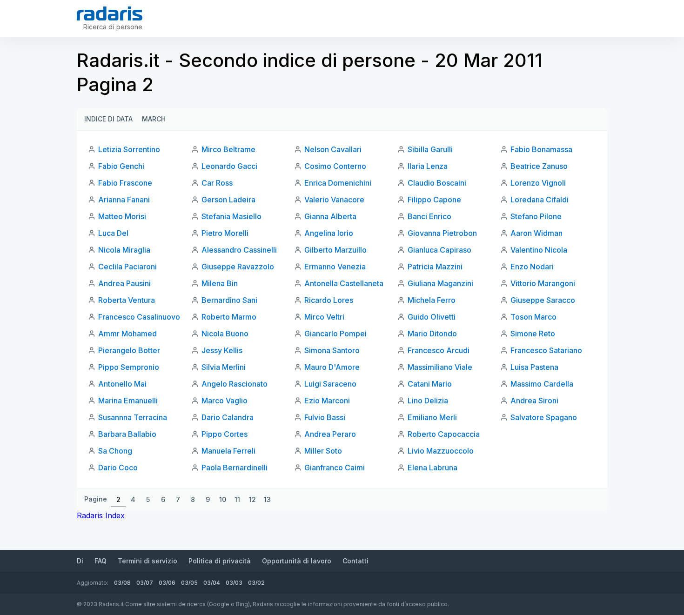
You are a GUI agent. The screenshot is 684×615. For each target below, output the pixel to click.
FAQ (100, 561)
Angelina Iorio (328, 233)
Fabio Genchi (121, 166)
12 (252, 499)
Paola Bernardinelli (234, 467)
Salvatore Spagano (543, 417)
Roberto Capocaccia (444, 434)
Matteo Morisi (122, 216)
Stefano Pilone (536, 216)
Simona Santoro (332, 350)
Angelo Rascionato (234, 383)
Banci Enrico (429, 216)
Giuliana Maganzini (440, 283)
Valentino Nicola (538, 249)
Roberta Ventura (126, 300)
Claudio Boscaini (437, 182)
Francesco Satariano (546, 350)
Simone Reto (532, 333)
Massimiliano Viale (440, 367)
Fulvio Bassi (324, 417)
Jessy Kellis (221, 350)
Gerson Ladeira (228, 199)
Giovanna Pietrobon (442, 233)
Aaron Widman (536, 233)
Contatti (355, 561)
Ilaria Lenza (428, 166)
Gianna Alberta (330, 216)
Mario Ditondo (432, 333)
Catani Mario (430, 383)
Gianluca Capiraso (439, 249)
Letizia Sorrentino (129, 149)
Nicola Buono (224, 333)
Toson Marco (533, 316)
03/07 (144, 582)
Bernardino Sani (229, 300)
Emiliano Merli (432, 417)
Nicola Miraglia (124, 249)
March (154, 119)
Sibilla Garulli (430, 149)
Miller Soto (323, 450)
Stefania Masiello (231, 216)
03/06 (167, 582)
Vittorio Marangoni (542, 283)
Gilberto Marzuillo (335, 249)
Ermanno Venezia (335, 266)
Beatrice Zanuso (539, 166)
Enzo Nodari (532, 266)
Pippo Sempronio (128, 367)
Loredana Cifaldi (539, 199)
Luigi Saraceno (330, 383)
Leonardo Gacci (229, 166)
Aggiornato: (92, 582)
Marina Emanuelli (128, 400)
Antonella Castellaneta (343, 283)
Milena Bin (219, 283)
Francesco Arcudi (438, 350)
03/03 (234, 582)
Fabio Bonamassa (541, 149)
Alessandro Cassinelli (239, 249)
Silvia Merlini (223, 367)
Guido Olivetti (432, 316)
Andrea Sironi (534, 400)
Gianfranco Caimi (334, 467)
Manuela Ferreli (228, 450)
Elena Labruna (432, 467)
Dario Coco (118, 467)
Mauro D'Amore (332, 367)
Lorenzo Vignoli (538, 182)
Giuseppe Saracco (542, 300)
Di (80, 561)
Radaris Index (101, 515)
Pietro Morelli (224, 233)
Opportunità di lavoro (296, 561)
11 (237, 499)
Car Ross (217, 182)
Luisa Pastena (534, 367)
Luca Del (113, 233)
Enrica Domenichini (337, 182)
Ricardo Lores (328, 300)
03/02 (256, 582)
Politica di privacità (219, 561)
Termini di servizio (147, 561)
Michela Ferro (432, 300)
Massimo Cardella (541, 383)
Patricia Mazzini (435, 266)
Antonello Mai (122, 383)
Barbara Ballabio (127, 434)
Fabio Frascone (125, 182)
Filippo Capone (434, 199)
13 (267, 499)
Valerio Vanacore (334, 199)
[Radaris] (109, 13)
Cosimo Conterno (335, 166)
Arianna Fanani (124, 199)
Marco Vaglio (224, 400)
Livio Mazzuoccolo (441, 450)
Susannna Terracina (132, 417)
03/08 (122, 582)
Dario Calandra (227, 417)
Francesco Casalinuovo (139, 316)
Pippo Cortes (224, 434)
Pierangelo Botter (129, 350)
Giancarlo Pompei (335, 333)
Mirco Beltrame (228, 149)
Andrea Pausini (124, 283)
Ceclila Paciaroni (127, 266)
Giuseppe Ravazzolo (237, 266)
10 (222, 499)
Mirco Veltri (324, 316)
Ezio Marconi (327, 400)
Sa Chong (115, 450)
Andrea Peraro (330, 434)
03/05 (189, 582)
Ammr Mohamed (127, 333)
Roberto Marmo (228, 316)
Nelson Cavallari (333, 149)
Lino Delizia (428, 400)
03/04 (211, 582)
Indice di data (108, 119)
